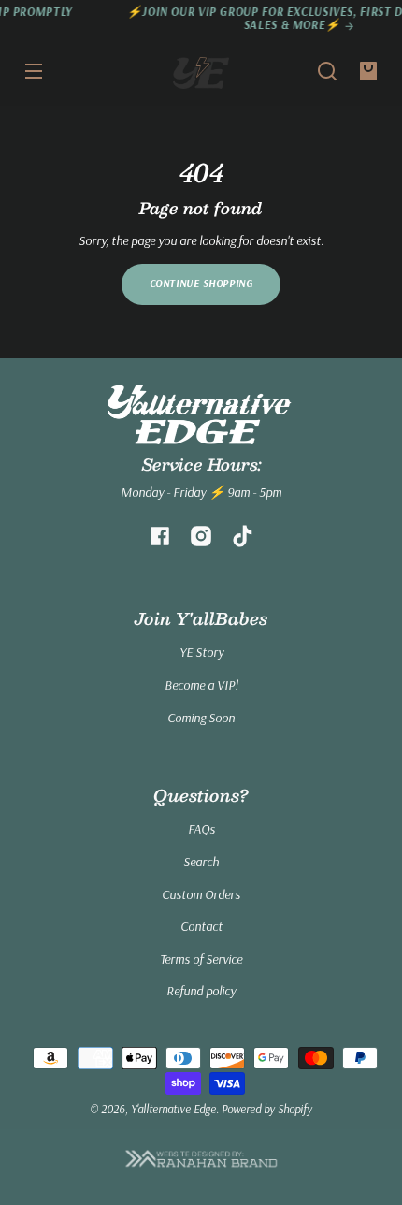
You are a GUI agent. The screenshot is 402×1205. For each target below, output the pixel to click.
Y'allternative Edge (173, 1108)
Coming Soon (201, 717)
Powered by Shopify (267, 1108)
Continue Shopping (201, 283)
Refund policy (201, 990)
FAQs (201, 828)
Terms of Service (201, 959)
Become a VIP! (201, 684)
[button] (327, 71)
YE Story (201, 652)
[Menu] (33, 71)
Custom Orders (201, 894)
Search (201, 861)
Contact (201, 926)
